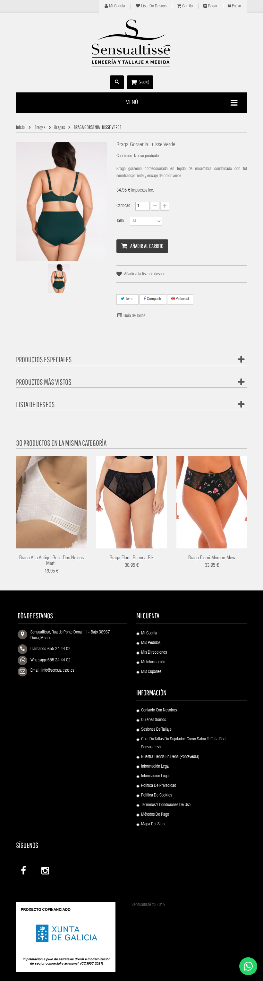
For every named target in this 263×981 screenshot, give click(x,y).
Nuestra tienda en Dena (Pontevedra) (170, 757)
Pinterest (182, 299)
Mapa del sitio (153, 824)
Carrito (187, 6)
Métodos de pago (155, 815)
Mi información (153, 662)
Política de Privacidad (158, 786)
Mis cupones (151, 672)
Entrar (236, 6)
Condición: (124, 156)
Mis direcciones (154, 652)
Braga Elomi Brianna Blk (132, 558)
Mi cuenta (116, 6)
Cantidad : (124, 206)
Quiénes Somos (153, 720)
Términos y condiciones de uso (166, 805)
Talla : (121, 221)
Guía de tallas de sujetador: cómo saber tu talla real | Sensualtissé (184, 743)
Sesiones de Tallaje (156, 729)
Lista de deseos (153, 6)
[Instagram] (45, 869)
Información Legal (155, 766)
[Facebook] (24, 869)
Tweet (129, 299)
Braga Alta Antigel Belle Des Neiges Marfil (51, 561)
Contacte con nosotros (159, 710)
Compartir (154, 299)
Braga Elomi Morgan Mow (211, 558)
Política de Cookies (156, 795)
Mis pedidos (150, 643)
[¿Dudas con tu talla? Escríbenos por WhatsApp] (248, 966)
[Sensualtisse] (131, 43)
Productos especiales (44, 359)
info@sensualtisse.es (57, 670)
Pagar (212, 6)
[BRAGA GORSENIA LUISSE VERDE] (59, 278)
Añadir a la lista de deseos (144, 274)
